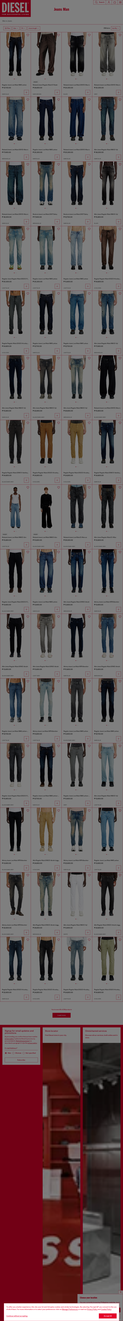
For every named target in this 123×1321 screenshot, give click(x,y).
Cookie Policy (106, 1309)
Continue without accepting (17, 1316)
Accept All (108, 1316)
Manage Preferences (70, 1309)
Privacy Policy (92, 1309)
